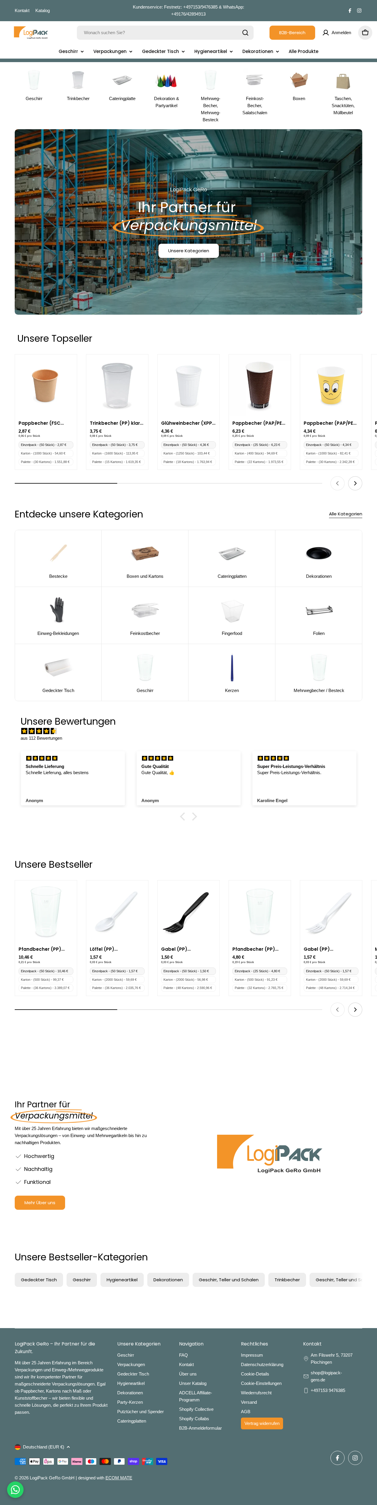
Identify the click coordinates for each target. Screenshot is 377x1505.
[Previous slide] (337, 483)
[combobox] (165, 33)
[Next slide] (355, 483)
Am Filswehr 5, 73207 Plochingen (332, 1359)
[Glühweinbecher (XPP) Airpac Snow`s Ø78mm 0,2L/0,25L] (188, 385)
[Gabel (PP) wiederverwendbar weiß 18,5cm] (331, 911)
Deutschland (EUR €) (43, 1446)
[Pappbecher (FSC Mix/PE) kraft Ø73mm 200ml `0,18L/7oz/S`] (46, 385)
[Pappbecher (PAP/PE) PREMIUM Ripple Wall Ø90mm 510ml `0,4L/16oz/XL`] (260, 385)
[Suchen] (245, 32)
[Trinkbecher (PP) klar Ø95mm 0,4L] (117, 385)
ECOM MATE (118, 1477)
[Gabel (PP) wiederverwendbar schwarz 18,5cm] (188, 911)
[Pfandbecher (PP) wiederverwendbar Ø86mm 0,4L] (46, 911)
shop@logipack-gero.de (326, 1376)
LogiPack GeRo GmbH (52, 1477)
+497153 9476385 (328, 1390)
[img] (191, 731)
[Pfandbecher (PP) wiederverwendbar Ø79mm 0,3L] (260, 911)
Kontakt (22, 10)
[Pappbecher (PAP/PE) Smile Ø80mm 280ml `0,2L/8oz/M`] (331, 385)
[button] (184, 816)
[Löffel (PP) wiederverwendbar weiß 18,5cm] (117, 911)
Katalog (42, 10)
